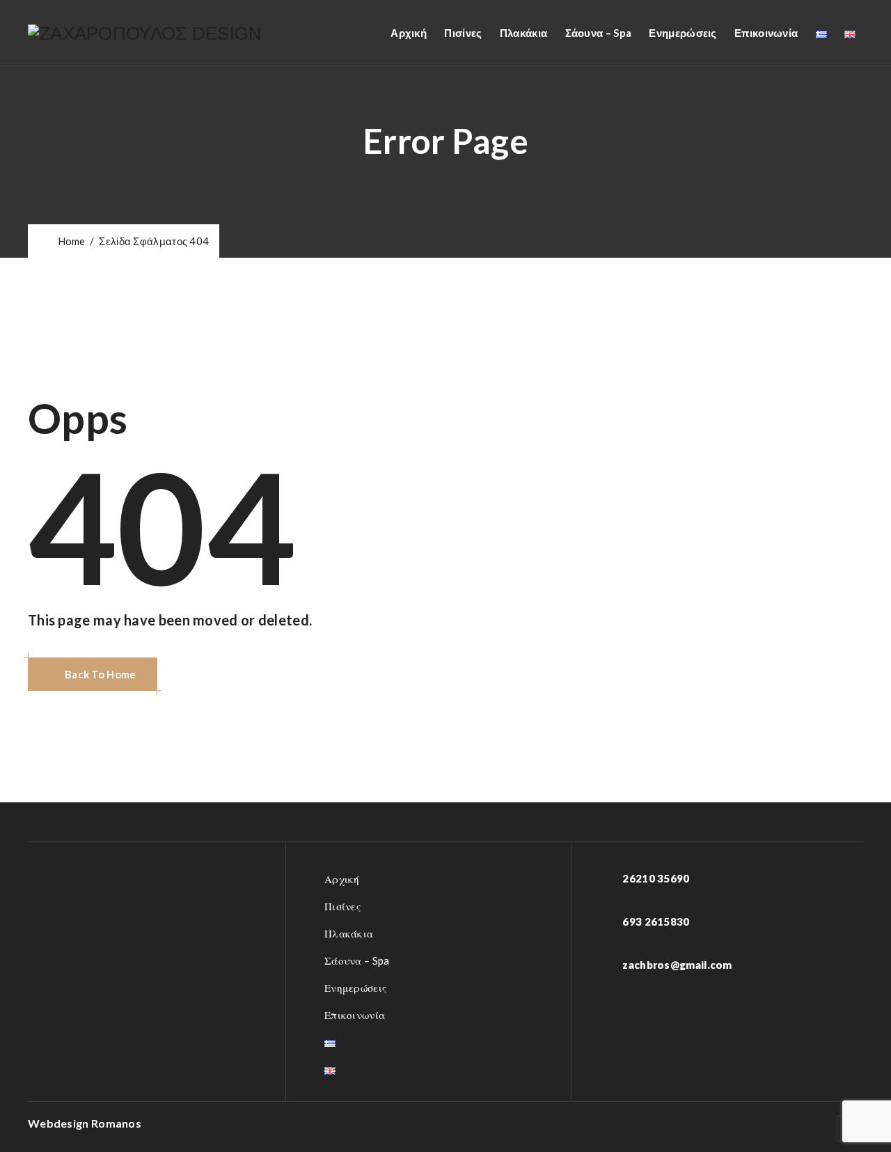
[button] (92, 674)
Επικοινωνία (766, 32)
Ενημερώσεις (682, 32)
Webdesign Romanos (84, 1123)
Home (69, 241)
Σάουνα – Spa (598, 32)
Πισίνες (463, 32)
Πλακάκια (523, 32)
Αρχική (409, 32)
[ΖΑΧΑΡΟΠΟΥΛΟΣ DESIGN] (145, 33)
